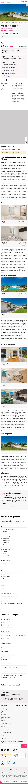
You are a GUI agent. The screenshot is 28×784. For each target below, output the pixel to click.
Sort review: (3, 80)
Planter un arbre (4, 718)
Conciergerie (4, 714)
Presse (2, 721)
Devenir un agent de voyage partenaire (7, 725)
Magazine (3, 720)
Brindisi (3, 28)
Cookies (2, 735)
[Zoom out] (26, 140)
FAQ (2, 711)
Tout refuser (14, 781)
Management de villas (5, 717)
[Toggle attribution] (26, 143)
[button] (14, 158)
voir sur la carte (9, 28)
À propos (3, 708)
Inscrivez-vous (24, 746)
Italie (16, 709)
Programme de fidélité (6, 723)
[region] (14, 127)
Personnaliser (6, 781)
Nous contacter (4, 709)
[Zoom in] (26, 138)
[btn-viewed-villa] (20, 2)
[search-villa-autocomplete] (18, 2)
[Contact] (16, 1)
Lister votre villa (4, 715)
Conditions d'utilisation (6, 732)
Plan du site (3, 712)
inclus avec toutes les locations (8, 506)
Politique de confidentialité (6, 733)
